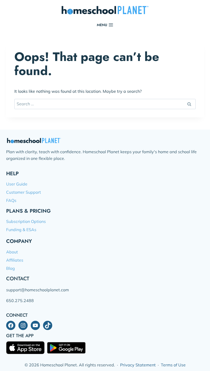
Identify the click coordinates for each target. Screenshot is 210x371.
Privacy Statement (138, 364)
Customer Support (23, 192)
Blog (10, 268)
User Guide (16, 184)
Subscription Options (26, 221)
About (12, 251)
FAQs (11, 200)
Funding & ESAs (21, 229)
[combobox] (105, 104)
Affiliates (14, 260)
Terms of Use (173, 364)
